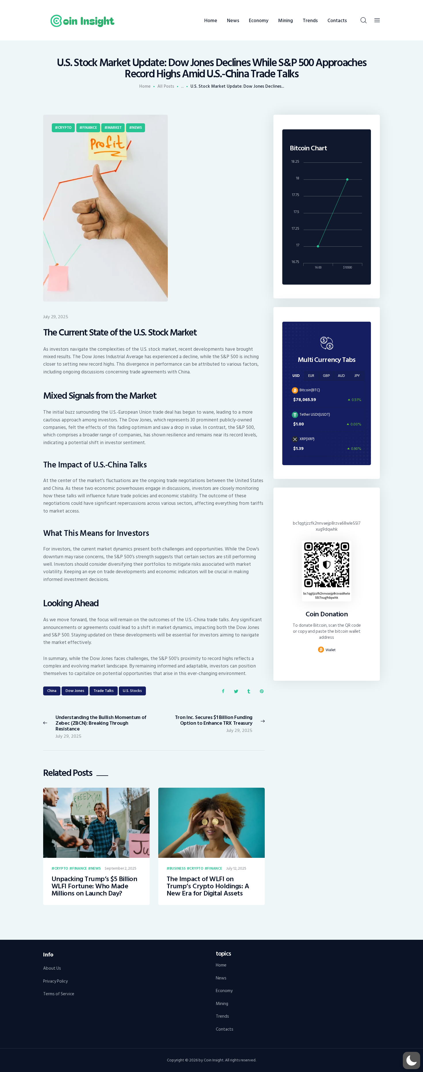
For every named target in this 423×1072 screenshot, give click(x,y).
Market (114, 127)
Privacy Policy (55, 981)
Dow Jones (75, 690)
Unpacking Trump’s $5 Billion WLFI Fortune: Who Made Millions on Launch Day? (94, 886)
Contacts (224, 1029)
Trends (222, 1016)
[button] (411, 1060)
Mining (222, 1003)
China (51, 690)
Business (177, 868)
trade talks (104, 690)
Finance (89, 127)
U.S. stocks (132, 690)
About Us (52, 968)
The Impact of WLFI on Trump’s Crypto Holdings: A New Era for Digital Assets (208, 886)
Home (144, 86)
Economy (224, 990)
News (137, 127)
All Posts (165, 86)
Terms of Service (58, 994)
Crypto (65, 127)
